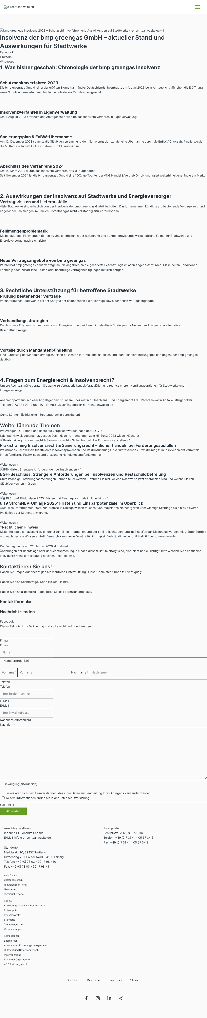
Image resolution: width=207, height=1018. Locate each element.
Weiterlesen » (9, 464)
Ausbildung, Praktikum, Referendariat (24, 905)
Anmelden (73, 980)
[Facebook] (86, 998)
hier (27, 415)
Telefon (5, 682)
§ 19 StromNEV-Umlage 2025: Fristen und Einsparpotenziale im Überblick (71, 503)
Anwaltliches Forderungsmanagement (25, 945)
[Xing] (121, 998)
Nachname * (79, 672)
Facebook (7, 621)
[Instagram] (98, 998)
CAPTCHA (7, 805)
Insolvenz (61, 206)
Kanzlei (8, 901)
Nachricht (15, 720)
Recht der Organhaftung (17, 959)
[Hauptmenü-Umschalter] (197, 7)
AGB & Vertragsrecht (15, 964)
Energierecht (11, 940)
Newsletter (10, 889)
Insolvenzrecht (12, 955)
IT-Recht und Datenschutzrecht (21, 950)
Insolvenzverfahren (96, 117)
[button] (103, 52)
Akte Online (10, 875)
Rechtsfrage (29, 582)
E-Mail (4, 701)
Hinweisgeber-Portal (15, 884)
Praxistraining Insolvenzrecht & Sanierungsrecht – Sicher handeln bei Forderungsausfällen (88, 445)
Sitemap (134, 980)
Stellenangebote (13, 924)
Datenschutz (94, 980)
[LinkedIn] (109, 998)
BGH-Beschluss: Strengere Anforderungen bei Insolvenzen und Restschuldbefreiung (83, 474)
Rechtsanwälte (12, 915)
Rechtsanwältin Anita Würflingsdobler (166, 400)
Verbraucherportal (14, 894)
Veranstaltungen (13, 929)
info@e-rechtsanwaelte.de (32, 837)
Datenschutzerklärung (74, 798)
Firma (4, 640)
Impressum (116, 980)
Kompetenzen (12, 935)
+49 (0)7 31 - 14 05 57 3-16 (134, 837)
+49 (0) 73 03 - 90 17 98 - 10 (36, 862)
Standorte (9, 919)
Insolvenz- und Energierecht (114, 400)
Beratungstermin (13, 879)
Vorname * (9, 672)
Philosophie (10, 910)
